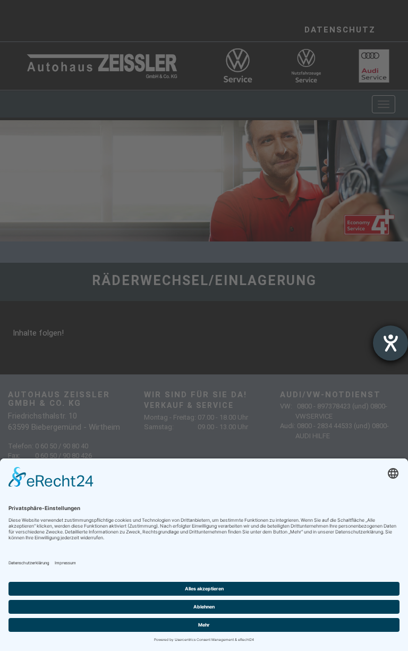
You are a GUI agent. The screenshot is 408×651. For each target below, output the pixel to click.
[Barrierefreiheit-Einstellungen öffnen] (390, 343)
